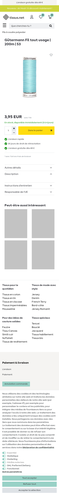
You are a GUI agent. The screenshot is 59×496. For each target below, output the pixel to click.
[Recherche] (50, 26)
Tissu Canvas (9, 331)
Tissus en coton (11, 294)
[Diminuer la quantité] (14, 133)
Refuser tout (29, 484)
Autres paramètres (12, 472)
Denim (35, 298)
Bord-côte (38, 305)
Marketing (12, 459)
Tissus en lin (9, 298)
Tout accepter (29, 478)
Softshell (7, 338)
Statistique (12, 456)
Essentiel (11, 453)
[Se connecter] (31, 17)
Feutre (6, 327)
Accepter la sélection (30, 490)
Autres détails (13, 167)
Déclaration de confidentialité (38, 448)
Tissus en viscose (12, 302)
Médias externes (15, 462)
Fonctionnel (13, 469)
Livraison (6, 369)
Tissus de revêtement (14, 342)
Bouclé (36, 327)
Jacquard (37, 331)
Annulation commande (16, 384)
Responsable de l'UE (16, 192)
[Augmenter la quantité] (14, 128)
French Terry (39, 302)
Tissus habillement (42, 334)
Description (11, 174)
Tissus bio (37, 338)
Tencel (35, 323)
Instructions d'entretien (18, 185)
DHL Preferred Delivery (19, 465)
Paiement (7, 375)
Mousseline (8, 309)
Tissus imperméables (14, 305)
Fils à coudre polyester (14, 32)
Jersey (36, 294)
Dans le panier (35, 130)
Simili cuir (7, 334)
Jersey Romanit (41, 309)
